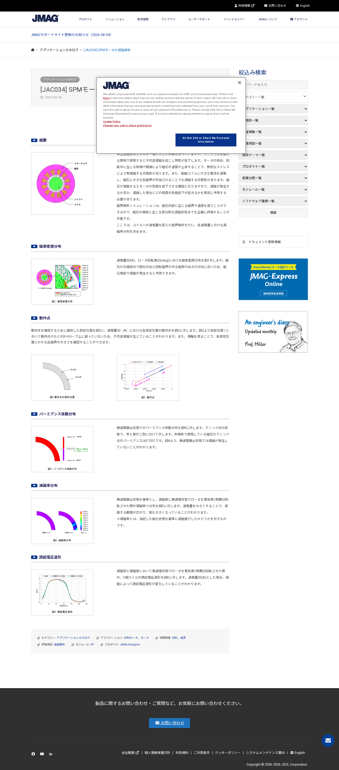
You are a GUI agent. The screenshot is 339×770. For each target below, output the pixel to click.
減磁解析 (59, 644)
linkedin (52, 755)
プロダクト (85, 19)
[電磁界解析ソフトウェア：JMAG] (45, 18)
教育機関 (143, 19)
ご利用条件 (202, 753)
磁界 (183, 637)
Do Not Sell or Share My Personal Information (206, 139)
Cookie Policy (111, 121)
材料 (175, 637)
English (304, 5)
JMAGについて (267, 19)
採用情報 (244, 5)
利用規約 (181, 753)
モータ (145, 637)
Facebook (34, 755)
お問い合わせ (277, 5)
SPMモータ (131, 637)
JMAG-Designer (130, 644)
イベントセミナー (234, 19)
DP (92, 644)
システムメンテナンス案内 (265, 753)
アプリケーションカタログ (60, 79)
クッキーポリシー (228, 753)
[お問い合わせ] (328, 740)
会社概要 (128, 753)
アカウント (300, 19)
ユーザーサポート (199, 19)
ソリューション (115, 19)
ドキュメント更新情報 (265, 242)
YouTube (43, 755)
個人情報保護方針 (157, 753)
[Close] (240, 82)
